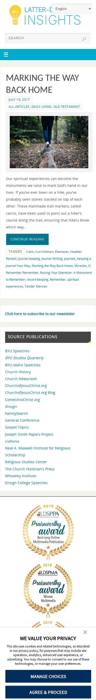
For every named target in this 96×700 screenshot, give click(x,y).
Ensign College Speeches (26, 482)
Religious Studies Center (26, 461)
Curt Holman (44, 252)
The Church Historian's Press (30, 468)
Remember (58, 279)
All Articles (19, 107)
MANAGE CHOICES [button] (48, 676)
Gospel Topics (17, 427)
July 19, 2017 (19, 99)
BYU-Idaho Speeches (22, 364)
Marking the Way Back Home (52, 266)
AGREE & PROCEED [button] (48, 692)
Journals (70, 258)
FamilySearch (16, 413)
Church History (18, 371)
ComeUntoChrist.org (22, 399)
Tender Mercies (36, 286)
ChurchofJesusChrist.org (26, 385)
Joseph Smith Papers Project (29, 434)
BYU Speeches (17, 350)
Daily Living (41, 107)
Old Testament (67, 107)
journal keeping (29, 258)
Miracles (80, 266)
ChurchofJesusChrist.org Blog (30, 392)
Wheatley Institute (20, 475)
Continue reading (27, 239)
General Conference (22, 420)
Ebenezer (62, 252)
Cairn (30, 252)
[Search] (84, 39)
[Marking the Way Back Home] (49, 142)
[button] (85, 632)
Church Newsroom (21, 378)
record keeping (37, 279)
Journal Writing (51, 258)
